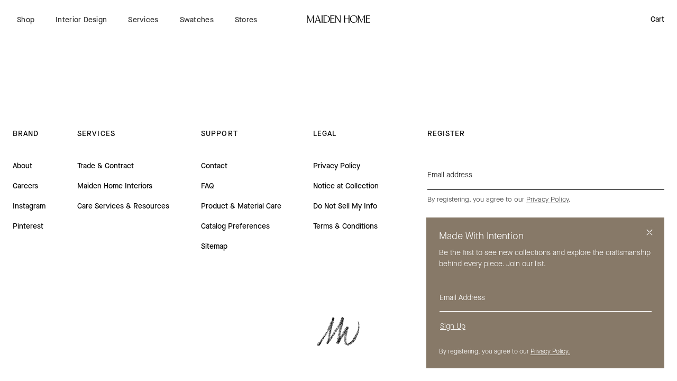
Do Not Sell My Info (345, 206)
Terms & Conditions (345, 226)
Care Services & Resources (123, 206)
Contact (214, 166)
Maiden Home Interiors (114, 186)
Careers (25, 186)
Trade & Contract (105, 166)
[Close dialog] (649, 232)
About (22, 166)
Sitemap (214, 246)
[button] (25, 20)
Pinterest (28, 226)
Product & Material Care (241, 206)
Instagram (29, 206)
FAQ (207, 186)
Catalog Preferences (235, 226)
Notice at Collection (346, 186)
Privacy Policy (336, 166)
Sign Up (452, 326)
